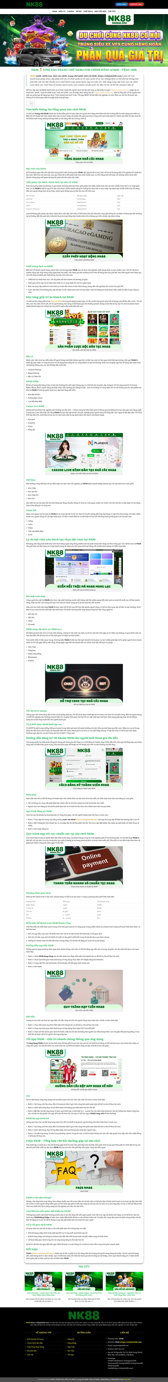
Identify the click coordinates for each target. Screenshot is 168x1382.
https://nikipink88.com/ (103, 93)
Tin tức (112, 11)
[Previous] (24, 1289)
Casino (70, 11)
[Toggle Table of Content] (30, 103)
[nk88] (34, 4)
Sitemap (127, 1379)
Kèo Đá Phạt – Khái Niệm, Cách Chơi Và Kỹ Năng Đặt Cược (83, 1294)
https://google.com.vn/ (119, 90)
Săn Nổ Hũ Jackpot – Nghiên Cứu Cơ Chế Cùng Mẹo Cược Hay (124, 1294)
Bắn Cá (62, 11)
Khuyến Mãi (100, 11)
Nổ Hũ (79, 11)
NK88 (54, 11)
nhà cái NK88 (56, 301)
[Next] (143, 1289)
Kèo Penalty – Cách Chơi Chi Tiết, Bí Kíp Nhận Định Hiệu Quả (43, 1294)
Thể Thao (88, 11)
